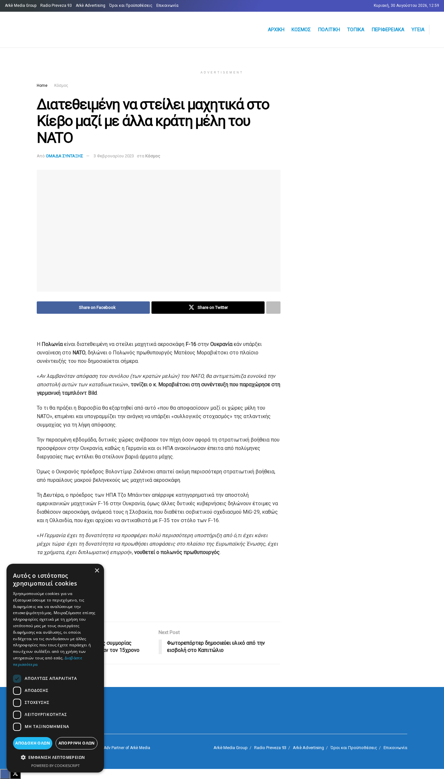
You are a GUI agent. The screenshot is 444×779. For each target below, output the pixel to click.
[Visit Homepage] (83, 29)
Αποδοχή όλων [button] (32, 743)
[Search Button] (436, 29)
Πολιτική (329, 30)
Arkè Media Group (20, 5)
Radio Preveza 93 (56, 5)
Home (42, 85)
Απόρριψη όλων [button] (77, 743)
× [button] (96, 570)
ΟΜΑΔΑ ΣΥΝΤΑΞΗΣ (64, 155)
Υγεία (417, 30)
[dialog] (55, 668)
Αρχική (276, 30)
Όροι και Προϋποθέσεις (130, 5)
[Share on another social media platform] (273, 307)
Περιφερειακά (388, 30)
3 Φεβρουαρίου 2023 (114, 155)
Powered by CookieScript (55, 765)
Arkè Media (140, 748)
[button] (55, 757)
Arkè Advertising (90, 5)
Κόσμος (301, 30)
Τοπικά (355, 30)
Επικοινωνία (167, 5)
